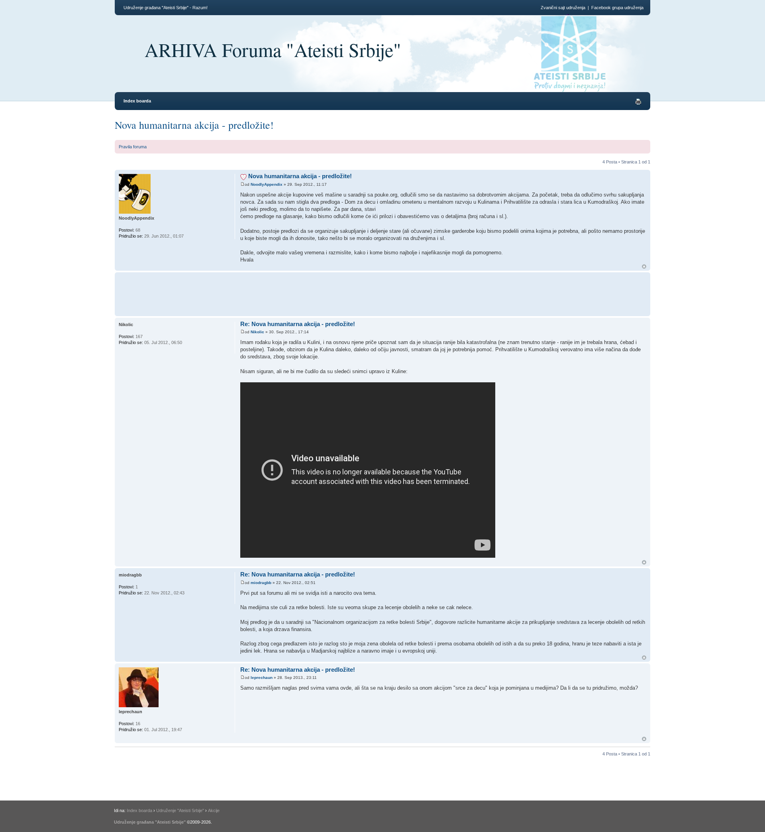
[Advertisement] (386, 293)
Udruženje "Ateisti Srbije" (180, 810)
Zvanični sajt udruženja (563, 7)
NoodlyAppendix (266, 184)
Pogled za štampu (638, 101)
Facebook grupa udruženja (617, 7)
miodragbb (261, 582)
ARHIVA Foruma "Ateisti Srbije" (273, 49)
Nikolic (257, 332)
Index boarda (137, 100)
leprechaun (262, 677)
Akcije (214, 810)
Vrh (644, 266)
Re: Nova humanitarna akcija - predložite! (297, 324)
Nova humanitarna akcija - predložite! (194, 125)
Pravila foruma (133, 146)
